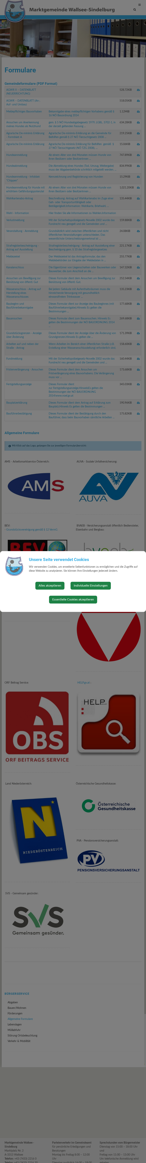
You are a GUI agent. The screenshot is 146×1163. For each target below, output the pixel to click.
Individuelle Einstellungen (91, 585)
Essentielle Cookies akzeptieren (73, 599)
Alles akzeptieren (50, 585)
